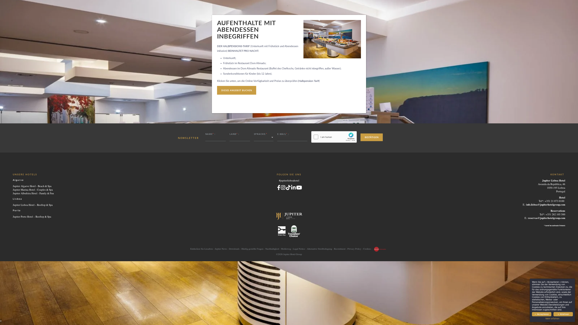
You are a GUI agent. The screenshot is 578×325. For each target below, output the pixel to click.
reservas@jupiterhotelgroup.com (546, 218)
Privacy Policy (354, 248)
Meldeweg (286, 248)
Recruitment (339, 248)
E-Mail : (283, 133)
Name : (210, 133)
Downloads (234, 248)
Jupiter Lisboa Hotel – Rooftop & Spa (33, 205)
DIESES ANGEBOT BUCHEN (236, 90)
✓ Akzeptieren (541, 314)
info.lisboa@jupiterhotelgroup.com (545, 204)
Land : (234, 133)
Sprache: (260, 133)
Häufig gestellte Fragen (252, 248)
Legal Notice (299, 248)
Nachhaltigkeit (272, 248)
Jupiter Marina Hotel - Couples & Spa (33, 189)
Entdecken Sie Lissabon (201, 248)
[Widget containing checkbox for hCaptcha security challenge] (334, 137)
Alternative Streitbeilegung (319, 248)
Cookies (367, 248)
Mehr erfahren (552, 318)
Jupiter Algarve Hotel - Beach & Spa (32, 186)
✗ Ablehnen (563, 314)
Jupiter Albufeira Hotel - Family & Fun (33, 193)
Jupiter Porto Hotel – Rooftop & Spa (32, 216)
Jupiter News (221, 248)
